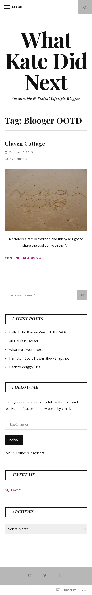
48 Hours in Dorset (23, 341)
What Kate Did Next (46, 60)
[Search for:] (46, 295)
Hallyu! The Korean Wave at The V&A (37, 332)
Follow (13, 440)
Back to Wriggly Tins (24, 367)
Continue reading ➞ (23, 258)
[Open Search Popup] (85, 7)
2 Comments (18, 158)
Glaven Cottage (25, 143)
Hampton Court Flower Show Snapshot (39, 358)
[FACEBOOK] (61, 575)
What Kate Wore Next (26, 349)
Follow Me (25, 387)
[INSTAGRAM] (31, 575)
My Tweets (13, 490)
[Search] (82, 295)
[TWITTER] (46, 575)
